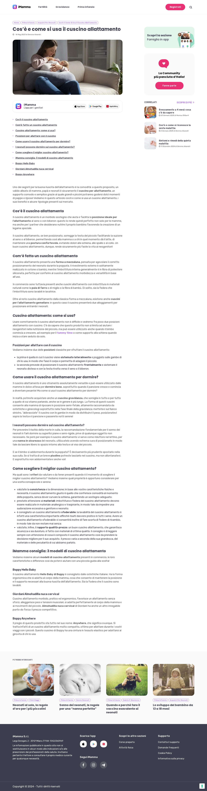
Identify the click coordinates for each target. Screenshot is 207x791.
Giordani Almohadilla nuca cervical (34, 169)
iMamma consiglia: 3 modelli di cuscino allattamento (44, 158)
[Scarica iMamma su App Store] (79, 106)
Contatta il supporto (168, 742)
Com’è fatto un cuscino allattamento (36, 125)
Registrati (175, 7)
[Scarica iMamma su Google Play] (95, 106)
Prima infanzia (28, 23)
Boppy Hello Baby (25, 163)
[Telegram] (103, 764)
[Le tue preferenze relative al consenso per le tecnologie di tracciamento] (202, 786)
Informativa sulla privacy (171, 758)
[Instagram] (93, 764)
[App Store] (83, 744)
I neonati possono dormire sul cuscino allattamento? (45, 147)
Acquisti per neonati (47, 23)
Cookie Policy (165, 753)
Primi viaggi (34, 700)
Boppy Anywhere (24, 174)
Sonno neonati (82, 700)
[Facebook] (83, 764)
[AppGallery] (103, 744)
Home (16, 23)
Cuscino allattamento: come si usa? (35, 130)
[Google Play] (93, 744)
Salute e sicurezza (131, 700)
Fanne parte (169, 85)
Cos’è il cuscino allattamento (31, 119)
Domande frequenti (168, 747)
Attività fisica (126, 747)
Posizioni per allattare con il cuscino (35, 136)
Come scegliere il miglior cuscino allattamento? (41, 152)
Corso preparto (127, 742)
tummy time (65, 332)
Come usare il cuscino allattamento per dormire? (42, 141)
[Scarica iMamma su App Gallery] (112, 106)
